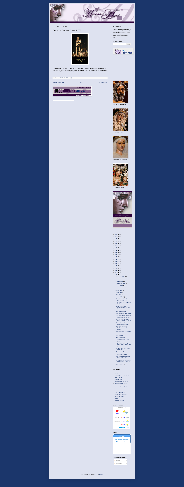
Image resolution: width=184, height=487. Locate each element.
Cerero (116, 373)
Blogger (101, 474)
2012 (116, 266)
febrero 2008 (119, 364)
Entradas (117, 460)
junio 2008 (119, 290)
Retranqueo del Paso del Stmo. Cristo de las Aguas (123, 320)
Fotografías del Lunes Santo (123, 313)
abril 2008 (119, 294)
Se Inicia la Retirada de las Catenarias (123, 349)
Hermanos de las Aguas (121, 389)
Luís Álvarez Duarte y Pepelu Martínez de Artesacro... (123, 303)
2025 (116, 236)
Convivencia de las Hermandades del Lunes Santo (123, 308)
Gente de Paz (118, 379)
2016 (116, 257)
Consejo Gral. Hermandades (122, 375)
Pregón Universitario (121, 354)
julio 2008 (119, 288)
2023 (116, 241)
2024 (116, 239)
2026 (116, 234)
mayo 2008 (119, 292)
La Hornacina (118, 391)
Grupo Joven (119, 335)
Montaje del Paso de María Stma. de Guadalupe (123, 357)
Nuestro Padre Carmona (121, 394)
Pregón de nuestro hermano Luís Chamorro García (123, 323)
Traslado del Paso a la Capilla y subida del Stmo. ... (123, 345)
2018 (116, 252)
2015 (116, 259)
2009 (116, 272)
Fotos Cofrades (118, 377)
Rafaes (116, 398)
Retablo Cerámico (119, 400)
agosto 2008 (119, 286)
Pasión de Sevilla (119, 396)
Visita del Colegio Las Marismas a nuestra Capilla (122, 328)
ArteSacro (117, 372)
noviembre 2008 (120, 279)
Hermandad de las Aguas (121, 381)
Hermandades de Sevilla (121, 387)
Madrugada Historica (121, 311)
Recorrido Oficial (120, 337)
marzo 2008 (119, 297)
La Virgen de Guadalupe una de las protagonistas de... (123, 360)
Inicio (81, 82)
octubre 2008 (119, 281)
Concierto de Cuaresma (122, 352)
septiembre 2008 (120, 283)
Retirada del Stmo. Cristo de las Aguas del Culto (123, 299)
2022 (116, 243)
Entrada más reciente (58, 82)
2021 (116, 245)
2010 (116, 270)
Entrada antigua (103, 82)
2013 (116, 263)
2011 (116, 268)
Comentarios (118, 463)
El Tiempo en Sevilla (121, 407)
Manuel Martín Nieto (120, 392)
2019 (116, 250)
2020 (116, 248)
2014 (116, 261)
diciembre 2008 (120, 277)
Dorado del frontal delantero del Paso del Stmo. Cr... (123, 316)
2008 (116, 275)
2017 (116, 254)
